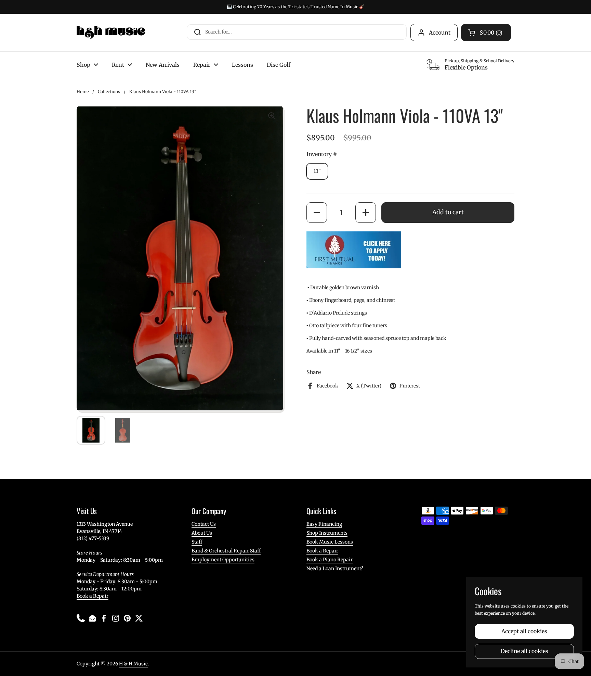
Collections (109, 91)
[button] (316, 212)
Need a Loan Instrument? (334, 568)
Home (83, 91)
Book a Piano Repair (329, 560)
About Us (202, 533)
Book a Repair (92, 596)
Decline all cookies (524, 651)
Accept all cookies (524, 631)
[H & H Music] (111, 32)
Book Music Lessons (329, 542)
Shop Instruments (326, 533)
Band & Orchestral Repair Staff (226, 551)
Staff (197, 542)
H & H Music (133, 664)
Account (439, 32)
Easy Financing (324, 524)
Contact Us (204, 524)
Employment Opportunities (223, 560)
